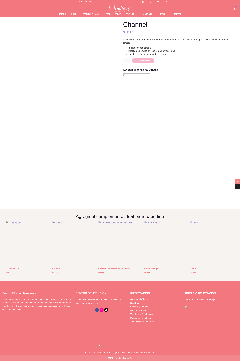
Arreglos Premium (114, 14)
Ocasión (73, 14)
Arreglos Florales (91, 14)
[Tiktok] (106, 310)
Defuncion (163, 14)
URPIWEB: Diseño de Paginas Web (120, 358)
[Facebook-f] (97, 310)
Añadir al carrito (143, 61)
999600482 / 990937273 (87, 303)
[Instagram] (102, 310)
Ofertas (62, 14)
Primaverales (146, 14)
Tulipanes (130, 14)
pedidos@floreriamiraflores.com (97, 299)
